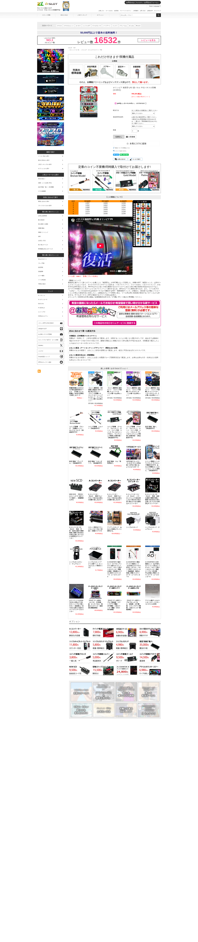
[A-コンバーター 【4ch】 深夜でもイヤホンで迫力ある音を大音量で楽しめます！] (114, 485)
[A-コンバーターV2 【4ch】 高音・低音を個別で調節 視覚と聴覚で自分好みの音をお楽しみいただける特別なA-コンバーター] (152, 485)
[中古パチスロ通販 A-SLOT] (47, 5)
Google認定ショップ (44, 356)
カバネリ (78, 25)
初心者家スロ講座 (43, 224)
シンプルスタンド (132, 527)
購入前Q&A (41, 220)
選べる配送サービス (148, 692)
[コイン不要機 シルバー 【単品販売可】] (95, 417)
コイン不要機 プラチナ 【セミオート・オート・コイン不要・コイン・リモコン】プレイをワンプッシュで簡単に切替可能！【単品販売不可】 (133, 432)
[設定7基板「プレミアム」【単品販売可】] (76, 452)
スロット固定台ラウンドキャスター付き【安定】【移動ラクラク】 (95, 529)
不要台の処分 (42, 284)
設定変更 (40, 267)
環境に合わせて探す (43, 201)
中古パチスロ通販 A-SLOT (44, 8)
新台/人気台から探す (44, 160)
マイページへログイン (125, 10)
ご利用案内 (135, 10)
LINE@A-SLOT (42, 328)
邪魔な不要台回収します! (126, 709)
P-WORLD (41, 308)
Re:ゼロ (138, 25)
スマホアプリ (149, 710)
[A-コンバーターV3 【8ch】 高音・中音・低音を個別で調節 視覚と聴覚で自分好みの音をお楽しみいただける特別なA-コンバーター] (76, 518)
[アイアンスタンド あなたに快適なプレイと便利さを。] (114, 518)
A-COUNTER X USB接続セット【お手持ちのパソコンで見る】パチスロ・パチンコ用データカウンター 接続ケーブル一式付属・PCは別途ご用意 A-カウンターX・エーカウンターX (152, 569)
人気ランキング (82, 15)
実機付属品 (41, 228)
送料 (39, 236)
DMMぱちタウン (43, 316)
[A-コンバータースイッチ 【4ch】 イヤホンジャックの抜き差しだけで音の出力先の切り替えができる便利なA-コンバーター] (133, 485)
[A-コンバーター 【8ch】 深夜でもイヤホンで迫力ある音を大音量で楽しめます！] (95, 485)
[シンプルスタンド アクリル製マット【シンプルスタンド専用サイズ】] (95, 553)
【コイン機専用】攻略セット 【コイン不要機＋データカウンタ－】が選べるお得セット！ (133, 391)
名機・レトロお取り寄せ (45, 183)
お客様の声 (150, 10)
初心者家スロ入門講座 (126, 692)
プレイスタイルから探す (45, 205)
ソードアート (106, 25)
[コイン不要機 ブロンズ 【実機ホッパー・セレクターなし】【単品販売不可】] (76, 417)
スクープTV (41, 312)
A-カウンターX (42, 299)
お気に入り (101, 10)
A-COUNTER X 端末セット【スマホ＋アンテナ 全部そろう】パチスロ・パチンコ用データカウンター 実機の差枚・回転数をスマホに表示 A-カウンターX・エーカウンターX (114, 569)
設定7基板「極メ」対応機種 (46, 187)
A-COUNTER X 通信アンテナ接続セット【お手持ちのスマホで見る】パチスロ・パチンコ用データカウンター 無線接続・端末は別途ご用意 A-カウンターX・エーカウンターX (133, 569)
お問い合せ (143, 10)
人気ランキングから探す (45, 164)
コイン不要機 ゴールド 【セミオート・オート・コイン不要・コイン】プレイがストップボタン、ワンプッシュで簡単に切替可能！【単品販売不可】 (114, 432)
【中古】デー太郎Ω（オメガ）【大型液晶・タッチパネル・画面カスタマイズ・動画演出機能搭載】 (95, 604)
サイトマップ (157, 10)
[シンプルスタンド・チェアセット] (152, 518)
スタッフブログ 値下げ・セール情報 (48, 340)
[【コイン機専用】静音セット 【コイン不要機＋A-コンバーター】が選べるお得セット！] (114, 378)
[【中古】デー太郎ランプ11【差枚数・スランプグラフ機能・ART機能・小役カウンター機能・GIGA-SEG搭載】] (114, 591)
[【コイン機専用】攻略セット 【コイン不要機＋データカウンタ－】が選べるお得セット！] (133, 378)
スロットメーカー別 (74, 49)
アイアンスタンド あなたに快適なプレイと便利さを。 (114, 529)
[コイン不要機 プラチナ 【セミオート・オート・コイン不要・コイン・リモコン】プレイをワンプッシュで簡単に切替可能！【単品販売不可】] (133, 417)
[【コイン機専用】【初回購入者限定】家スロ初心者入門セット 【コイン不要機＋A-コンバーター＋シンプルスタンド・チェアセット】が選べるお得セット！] (95, 378)
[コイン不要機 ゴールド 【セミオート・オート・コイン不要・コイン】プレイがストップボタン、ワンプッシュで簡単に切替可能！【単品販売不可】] (114, 417)
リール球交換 (42, 280)
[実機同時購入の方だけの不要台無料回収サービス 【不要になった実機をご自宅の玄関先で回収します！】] (76, 378)
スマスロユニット (69, 25)
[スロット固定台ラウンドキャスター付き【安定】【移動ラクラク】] (95, 518)
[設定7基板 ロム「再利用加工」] (114, 452)
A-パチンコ (41, 295)
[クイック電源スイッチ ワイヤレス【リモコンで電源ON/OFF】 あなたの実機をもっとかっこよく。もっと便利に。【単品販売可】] (152, 452)
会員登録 (116, 10)
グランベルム (123, 25)
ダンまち (131, 25)
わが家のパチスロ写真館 (45, 334)
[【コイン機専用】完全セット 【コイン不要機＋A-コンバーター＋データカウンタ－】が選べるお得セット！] (152, 378)
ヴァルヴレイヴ (96, 25)
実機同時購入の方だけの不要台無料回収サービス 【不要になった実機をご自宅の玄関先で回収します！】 (76, 391)
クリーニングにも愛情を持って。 (104, 691)
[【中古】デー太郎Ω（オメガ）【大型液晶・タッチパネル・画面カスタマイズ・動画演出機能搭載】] (95, 591)
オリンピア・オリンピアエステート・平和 (91, 49)
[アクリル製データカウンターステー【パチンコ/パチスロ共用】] (152, 591)
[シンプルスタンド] (133, 518)
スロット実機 (46, 15)
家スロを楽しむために (81, 710)
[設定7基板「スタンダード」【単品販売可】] (95, 452)
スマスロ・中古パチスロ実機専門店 (48, 10)
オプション (100, 15)
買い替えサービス (43, 244)
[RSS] (39, 372)
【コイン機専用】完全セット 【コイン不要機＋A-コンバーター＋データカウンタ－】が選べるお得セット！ (152, 391)
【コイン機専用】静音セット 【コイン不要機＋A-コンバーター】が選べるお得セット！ (114, 391)
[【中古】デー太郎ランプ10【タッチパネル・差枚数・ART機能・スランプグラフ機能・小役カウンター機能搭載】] (133, 591)
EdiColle (41, 303)
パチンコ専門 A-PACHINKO (46, 323)
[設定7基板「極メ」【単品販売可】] (152, 417)
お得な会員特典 (42, 216)
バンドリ (115, 25)
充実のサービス (81, 691)
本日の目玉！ (42, 178)
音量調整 (40, 271)
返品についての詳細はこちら (122, 147)
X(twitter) (40, 345)
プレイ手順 (41, 263)
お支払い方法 (104, 710)
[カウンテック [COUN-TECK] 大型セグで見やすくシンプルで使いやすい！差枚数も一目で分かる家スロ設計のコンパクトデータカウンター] (76, 591)
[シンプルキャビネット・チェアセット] (76, 553)
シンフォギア (86, 25)
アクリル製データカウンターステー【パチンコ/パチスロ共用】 (152, 602)
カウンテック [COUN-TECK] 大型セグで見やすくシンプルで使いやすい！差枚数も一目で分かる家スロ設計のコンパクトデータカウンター (76, 606)
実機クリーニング (43, 232)
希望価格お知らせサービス (45, 249)
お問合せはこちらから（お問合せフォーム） (142, 2)
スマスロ (59, 25)
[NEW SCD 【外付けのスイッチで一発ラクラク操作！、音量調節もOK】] (76, 485)
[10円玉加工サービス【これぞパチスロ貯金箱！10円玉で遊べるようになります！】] (133, 452)
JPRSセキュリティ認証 (44, 362)
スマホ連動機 (42, 191)
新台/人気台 (64, 15)
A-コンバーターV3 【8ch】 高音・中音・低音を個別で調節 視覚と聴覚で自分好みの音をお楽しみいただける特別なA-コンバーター (76, 532)
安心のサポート (42, 259)
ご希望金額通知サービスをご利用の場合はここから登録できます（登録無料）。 (114, 323)
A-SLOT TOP (72, 47)
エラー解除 (41, 275)
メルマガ (40, 351)
